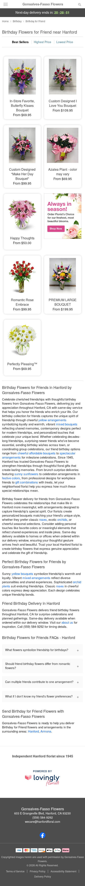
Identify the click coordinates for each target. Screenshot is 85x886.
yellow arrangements (52, 420)
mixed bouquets (66, 424)
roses (43, 519)
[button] (76, 876)
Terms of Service (15, 871)
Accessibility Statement (63, 871)
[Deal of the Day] (62, 219)
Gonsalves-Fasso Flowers (42, 4)
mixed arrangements (36, 578)
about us (67, 622)
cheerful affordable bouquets (36, 453)
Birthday (17, 21)
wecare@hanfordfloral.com (42, 821)
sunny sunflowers (26, 474)
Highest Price (42, 42)
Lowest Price (64, 42)
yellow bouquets (22, 573)
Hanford (33, 731)
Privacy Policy (37, 871)
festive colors (11, 478)
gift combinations (26, 482)
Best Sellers (20, 42)
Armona (45, 731)
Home (5, 21)
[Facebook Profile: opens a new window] (42, 835)
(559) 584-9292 (42, 817)
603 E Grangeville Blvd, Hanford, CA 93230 (42, 813)
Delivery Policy (42, 876)
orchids (62, 519)
